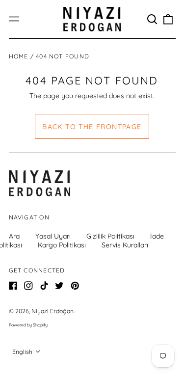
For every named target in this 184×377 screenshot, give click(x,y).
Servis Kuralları (125, 245)
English (23, 351)
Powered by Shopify (28, 324)
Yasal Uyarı (53, 236)
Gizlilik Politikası (110, 236)
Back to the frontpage (91, 126)
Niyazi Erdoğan (52, 311)
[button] (152, 19)
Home (18, 56)
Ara (14, 236)
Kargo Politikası (62, 245)
